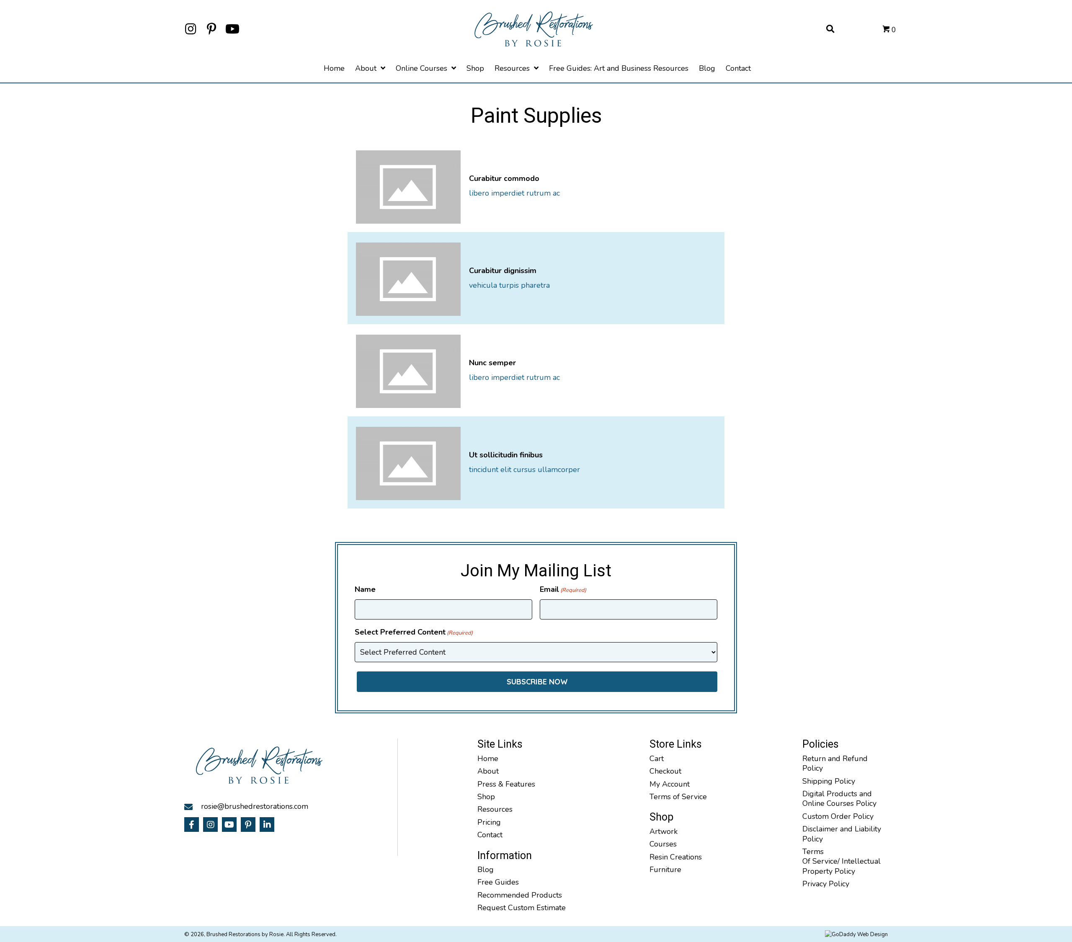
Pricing (489, 822)
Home (487, 759)
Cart (656, 759)
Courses (663, 844)
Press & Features (506, 784)
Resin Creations (675, 857)
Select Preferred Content (414, 632)
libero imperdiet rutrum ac (514, 193)
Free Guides (498, 882)
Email (563, 589)
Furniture (665, 870)
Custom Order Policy (838, 816)
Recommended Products (519, 895)
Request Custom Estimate (521, 908)
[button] (190, 29)
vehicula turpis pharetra (509, 285)
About (488, 771)
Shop (486, 797)
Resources (495, 809)
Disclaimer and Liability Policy (841, 834)
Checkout (665, 771)
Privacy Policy (825, 884)
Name (365, 589)
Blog (485, 870)
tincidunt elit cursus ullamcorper (524, 470)
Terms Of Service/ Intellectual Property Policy (841, 861)
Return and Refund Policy (835, 763)
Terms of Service (678, 797)
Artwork (663, 831)
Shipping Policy (828, 781)
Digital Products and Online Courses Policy (839, 798)
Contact (489, 835)
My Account (669, 784)
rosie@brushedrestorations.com (254, 806)
